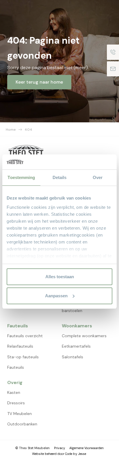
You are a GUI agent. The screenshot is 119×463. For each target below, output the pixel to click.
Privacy (59, 448)
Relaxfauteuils (20, 346)
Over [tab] (98, 177)
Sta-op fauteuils (23, 356)
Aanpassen (56, 295)
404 (28, 129)
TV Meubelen (19, 413)
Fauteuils (15, 367)
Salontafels (72, 356)
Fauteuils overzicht (25, 335)
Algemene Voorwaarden (86, 448)
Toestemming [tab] (21, 177)
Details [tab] (60, 177)
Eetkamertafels (76, 346)
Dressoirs (16, 402)
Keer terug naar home (39, 82)
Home (11, 129)
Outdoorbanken (22, 424)
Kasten (13, 392)
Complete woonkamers (84, 335)
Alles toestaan (59, 276)
